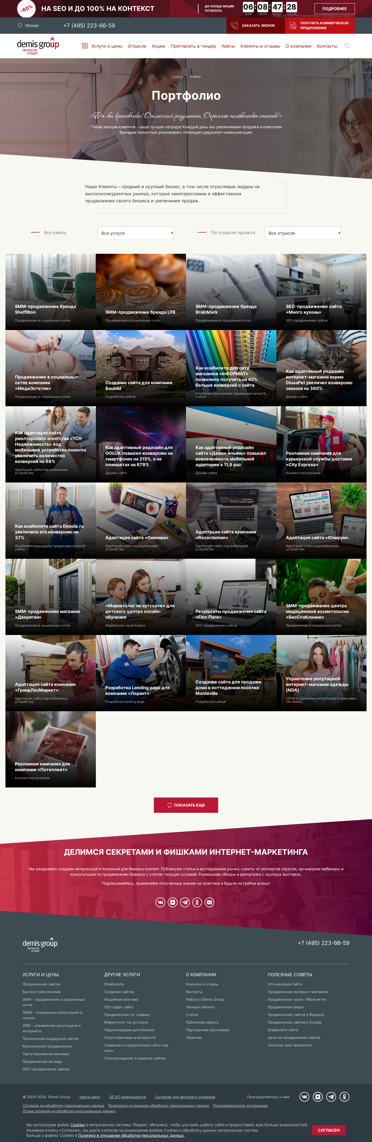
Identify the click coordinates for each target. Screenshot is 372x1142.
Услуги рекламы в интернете (130, 1037)
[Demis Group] (38, 46)
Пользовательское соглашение (240, 1105)
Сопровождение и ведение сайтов (135, 1058)
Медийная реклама (121, 999)
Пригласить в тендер (193, 46)
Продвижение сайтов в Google (295, 1022)
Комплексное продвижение (47, 1046)
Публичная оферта (202, 1022)
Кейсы (228, 46)
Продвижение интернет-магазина (298, 992)
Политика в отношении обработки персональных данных (158, 1105)
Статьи (192, 1014)
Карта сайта (90, 1097)
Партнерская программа (207, 1030)
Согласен (329, 1130)
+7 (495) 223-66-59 (89, 26)
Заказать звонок (258, 25)
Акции (158, 46)
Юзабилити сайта (283, 1030)
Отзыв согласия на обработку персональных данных (69, 1111)
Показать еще (189, 805)
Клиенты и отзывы (260, 46)
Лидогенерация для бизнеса (129, 1030)
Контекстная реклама (41, 992)
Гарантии (194, 1037)
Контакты (327, 46)
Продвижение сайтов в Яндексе (296, 1014)
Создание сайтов (119, 992)
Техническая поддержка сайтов (50, 1038)
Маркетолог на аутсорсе (126, 1022)
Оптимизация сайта (285, 984)
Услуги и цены (107, 46)
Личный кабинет (200, 1007)
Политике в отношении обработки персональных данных (131, 1135)
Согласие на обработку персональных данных (63, 1105)
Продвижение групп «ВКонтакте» (297, 999)
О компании (299, 46)
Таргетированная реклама (46, 1054)
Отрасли (137, 46)
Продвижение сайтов (41, 984)
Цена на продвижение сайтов (294, 1037)
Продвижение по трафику (127, 1014)
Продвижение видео (286, 1007)
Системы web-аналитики (290, 1045)
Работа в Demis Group (205, 999)
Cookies (78, 1124)
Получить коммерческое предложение (324, 25)
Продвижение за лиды (42, 1061)
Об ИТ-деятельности (127, 1097)
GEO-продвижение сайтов (46, 1069)
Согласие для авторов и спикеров (185, 1097)
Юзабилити (114, 984)
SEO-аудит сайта (118, 1007)
